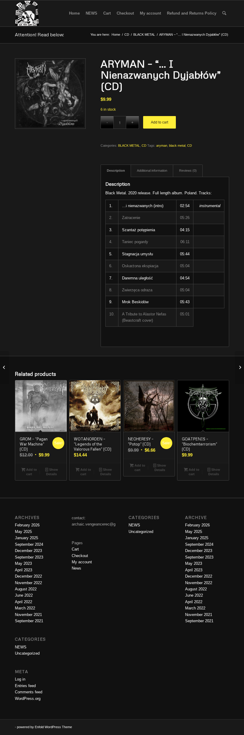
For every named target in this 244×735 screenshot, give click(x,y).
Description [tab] (116, 170)
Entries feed (25, 686)
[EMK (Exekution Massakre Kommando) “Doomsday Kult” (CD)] (4, 367)
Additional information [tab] (152, 170)
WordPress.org (27, 698)
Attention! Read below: (39, 34)
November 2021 (28, 614)
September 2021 (29, 621)
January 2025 (26, 538)
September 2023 (29, 557)
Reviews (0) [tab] (188, 170)
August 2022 (26, 589)
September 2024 (29, 544)
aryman (161, 145)
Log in (20, 679)
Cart (75, 549)
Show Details (52, 472)
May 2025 (23, 531)
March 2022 (25, 608)
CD (144, 145)
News (76, 568)
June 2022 (24, 595)
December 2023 (28, 550)
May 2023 (23, 563)
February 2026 (27, 525)
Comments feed (28, 692)
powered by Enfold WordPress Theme (44, 727)
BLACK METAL (129, 145)
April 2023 (23, 570)
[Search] (224, 13)
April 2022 (23, 602)
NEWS (20, 647)
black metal (177, 145)
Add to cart (159, 122)
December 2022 (28, 576)
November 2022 (28, 583)
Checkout (80, 555)
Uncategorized (27, 653)
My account (82, 562)
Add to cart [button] (31, 472)
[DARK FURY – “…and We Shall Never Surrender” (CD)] (239, 367)
